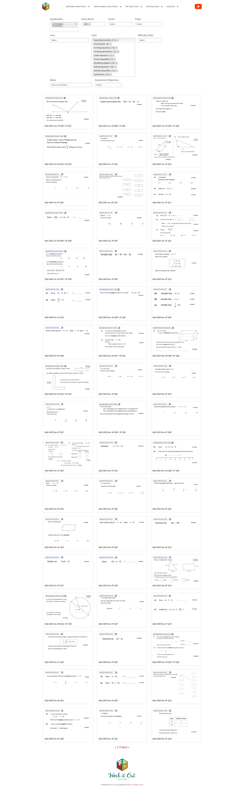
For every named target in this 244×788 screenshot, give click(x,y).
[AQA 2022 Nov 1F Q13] (175, 263)
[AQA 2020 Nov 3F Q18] (175, 722)
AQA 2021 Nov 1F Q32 (108, 471)
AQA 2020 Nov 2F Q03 (54, 701)
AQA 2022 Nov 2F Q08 (54, 356)
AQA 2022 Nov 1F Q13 (161, 279)
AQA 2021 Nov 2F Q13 (161, 547)
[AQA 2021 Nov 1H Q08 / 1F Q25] (175, 454)
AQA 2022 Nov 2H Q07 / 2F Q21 (112, 356)
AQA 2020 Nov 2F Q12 (161, 701)
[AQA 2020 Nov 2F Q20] (68, 722)
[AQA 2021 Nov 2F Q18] (122, 569)
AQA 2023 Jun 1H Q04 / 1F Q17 (58, 126)
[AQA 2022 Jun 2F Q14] (122, 186)
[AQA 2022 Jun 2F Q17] (175, 186)
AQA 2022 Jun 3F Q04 (108, 241)
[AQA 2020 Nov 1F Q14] (175, 607)
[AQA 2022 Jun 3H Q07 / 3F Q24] (68, 263)
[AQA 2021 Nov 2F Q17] (68, 569)
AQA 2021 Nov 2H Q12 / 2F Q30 (58, 624)
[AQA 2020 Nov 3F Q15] (122, 722)
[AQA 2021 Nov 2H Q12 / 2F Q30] (68, 607)
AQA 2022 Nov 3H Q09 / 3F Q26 (112, 432)
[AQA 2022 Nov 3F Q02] (122, 378)
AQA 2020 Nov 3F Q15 (108, 739)
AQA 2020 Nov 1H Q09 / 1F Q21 (165, 662)
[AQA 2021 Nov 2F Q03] (175, 492)
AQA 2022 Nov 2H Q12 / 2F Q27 (58, 394)
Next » (125, 747)
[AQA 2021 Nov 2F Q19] (175, 569)
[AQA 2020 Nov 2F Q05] (122, 684)
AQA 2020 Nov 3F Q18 (161, 739)
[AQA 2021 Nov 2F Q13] (175, 531)
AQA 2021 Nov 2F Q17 (54, 586)
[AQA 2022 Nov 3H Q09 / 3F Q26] (122, 416)
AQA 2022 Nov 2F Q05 (161, 317)
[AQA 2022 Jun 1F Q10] (175, 148)
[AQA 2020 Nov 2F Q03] (68, 684)
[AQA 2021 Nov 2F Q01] (68, 492)
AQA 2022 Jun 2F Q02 (54, 203)
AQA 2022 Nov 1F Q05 (108, 279)
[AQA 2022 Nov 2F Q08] (68, 339)
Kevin (129, 784)
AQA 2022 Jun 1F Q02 (108, 164)
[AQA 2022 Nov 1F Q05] (122, 263)
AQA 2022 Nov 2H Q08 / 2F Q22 (165, 356)
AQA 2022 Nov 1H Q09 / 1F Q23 (112, 317)
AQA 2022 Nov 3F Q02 (108, 394)
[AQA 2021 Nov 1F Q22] (68, 454)
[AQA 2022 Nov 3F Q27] (68, 416)
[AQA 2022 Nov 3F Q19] (175, 378)
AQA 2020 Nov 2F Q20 (54, 739)
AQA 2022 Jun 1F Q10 (161, 164)
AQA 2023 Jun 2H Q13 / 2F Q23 (58, 164)
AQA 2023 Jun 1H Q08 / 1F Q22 (112, 126)
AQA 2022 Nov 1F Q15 (54, 317)
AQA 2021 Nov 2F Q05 (108, 547)
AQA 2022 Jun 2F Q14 (108, 203)
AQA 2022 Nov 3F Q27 (54, 432)
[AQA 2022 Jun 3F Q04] (122, 224)
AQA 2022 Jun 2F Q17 (161, 203)
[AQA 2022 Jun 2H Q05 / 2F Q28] (68, 224)
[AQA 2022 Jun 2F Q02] (68, 186)
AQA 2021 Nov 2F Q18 (108, 586)
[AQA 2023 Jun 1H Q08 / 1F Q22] (122, 109)
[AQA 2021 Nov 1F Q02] (175, 416)
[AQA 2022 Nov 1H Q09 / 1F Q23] (122, 301)
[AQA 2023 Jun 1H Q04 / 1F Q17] (68, 109)
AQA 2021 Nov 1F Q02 (161, 432)
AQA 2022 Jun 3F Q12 (161, 241)
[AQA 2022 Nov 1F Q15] (68, 301)
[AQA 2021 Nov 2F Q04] (68, 531)
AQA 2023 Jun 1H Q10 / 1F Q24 (165, 126)
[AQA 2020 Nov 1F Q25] (122, 646)
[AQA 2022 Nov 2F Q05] (175, 301)
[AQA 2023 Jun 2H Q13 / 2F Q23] (68, 148)
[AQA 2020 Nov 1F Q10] (122, 607)
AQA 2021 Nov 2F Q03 (161, 509)
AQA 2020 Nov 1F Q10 (108, 624)
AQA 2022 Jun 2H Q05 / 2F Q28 (58, 241)
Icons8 (141, 784)
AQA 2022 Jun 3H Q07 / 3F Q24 (58, 279)
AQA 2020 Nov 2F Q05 (108, 701)
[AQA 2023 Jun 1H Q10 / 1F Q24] (175, 109)
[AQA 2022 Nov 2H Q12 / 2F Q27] (68, 378)
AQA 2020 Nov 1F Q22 (54, 662)
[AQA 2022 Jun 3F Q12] (175, 224)
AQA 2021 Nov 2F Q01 (54, 509)
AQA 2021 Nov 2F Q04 (54, 547)
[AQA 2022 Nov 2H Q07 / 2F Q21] (122, 339)
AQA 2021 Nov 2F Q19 (161, 586)
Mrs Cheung (114, 784)
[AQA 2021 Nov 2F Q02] (122, 492)
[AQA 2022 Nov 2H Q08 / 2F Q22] (175, 339)
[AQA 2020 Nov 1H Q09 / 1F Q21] (175, 646)
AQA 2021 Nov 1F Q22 (54, 471)
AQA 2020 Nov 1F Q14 (161, 624)
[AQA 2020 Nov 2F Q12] (175, 684)
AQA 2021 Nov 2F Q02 (108, 509)
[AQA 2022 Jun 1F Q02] (122, 148)
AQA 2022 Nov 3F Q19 (161, 394)
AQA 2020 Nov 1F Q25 (108, 662)
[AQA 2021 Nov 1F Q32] (122, 454)
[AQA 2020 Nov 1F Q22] (68, 646)
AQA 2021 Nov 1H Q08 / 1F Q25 (165, 471)
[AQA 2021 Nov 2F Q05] (122, 531)
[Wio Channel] (198, 6)
